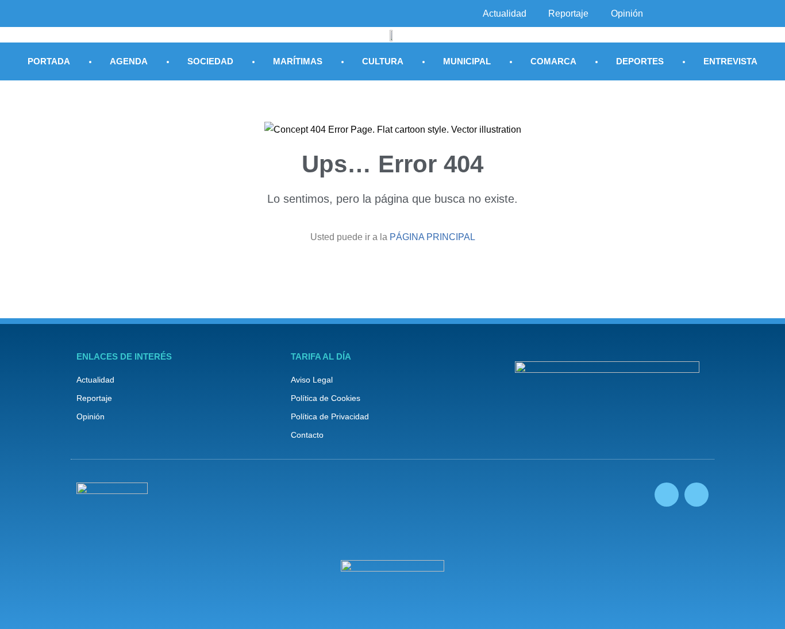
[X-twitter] (696, 495)
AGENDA (129, 61)
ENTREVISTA (730, 61)
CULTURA (382, 61)
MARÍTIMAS (297, 61)
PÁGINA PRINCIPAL (432, 237)
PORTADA (49, 61)
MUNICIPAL (467, 61)
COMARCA (553, 61)
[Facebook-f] (667, 495)
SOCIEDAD (210, 61)
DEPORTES (640, 61)
